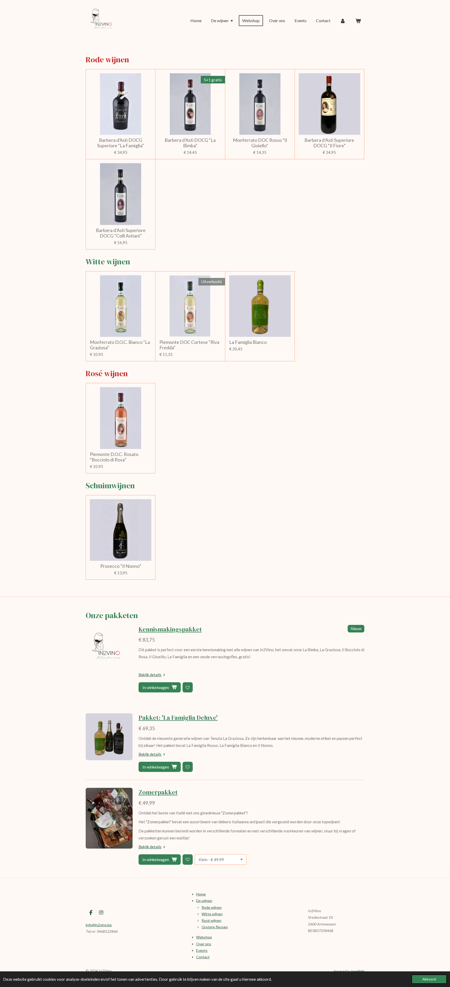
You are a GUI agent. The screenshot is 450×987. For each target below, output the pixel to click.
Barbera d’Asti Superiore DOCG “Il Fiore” (329, 142)
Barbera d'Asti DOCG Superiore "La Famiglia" (120, 142)
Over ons (203, 944)
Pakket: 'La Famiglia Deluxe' (178, 717)
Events (202, 950)
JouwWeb (357, 971)
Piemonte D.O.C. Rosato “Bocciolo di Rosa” (114, 457)
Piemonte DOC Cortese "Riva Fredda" (189, 344)
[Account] (342, 20)
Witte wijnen (212, 914)
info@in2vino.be (99, 925)
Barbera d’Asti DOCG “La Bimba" (190, 142)
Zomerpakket (158, 792)
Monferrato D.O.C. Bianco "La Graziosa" (120, 344)
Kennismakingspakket (170, 629)
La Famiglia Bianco (248, 342)
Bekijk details (150, 674)
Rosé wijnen (211, 920)
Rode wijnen (212, 907)
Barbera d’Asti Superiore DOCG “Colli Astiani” (121, 233)
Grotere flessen (215, 927)
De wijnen (204, 900)
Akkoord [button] (429, 979)
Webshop (204, 937)
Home (201, 894)
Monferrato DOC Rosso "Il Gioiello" (260, 142)
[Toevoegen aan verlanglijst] (188, 687)
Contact (203, 957)
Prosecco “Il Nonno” (120, 566)
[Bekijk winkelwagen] (358, 20)
